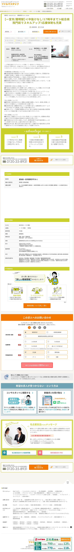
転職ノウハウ (33, 510)
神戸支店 (22, 524)
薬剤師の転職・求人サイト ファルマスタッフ (10, 11)
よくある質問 (16, 493)
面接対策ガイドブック (59, 508)
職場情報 (35, 31)
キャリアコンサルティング (45, 517)
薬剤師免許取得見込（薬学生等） (45, 336)
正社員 (34, 352)
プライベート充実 (47, 505)
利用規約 (55, 494)
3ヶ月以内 (57, 341)
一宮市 (30, 11)
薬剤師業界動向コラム (33, 512)
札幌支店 (15, 522)
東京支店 (42, 522)
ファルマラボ (24, 510)
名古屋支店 (57, 522)
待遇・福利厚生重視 (36, 505)
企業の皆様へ (50, 8)
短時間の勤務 (57, 505)
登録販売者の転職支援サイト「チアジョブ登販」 (25, 529)
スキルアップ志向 (23, 505)
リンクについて (64, 494)
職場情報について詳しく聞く (37, 305)
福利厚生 (33, 517)
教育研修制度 (16, 518)
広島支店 (29, 524)
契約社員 (57, 352)
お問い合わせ (69, 8)
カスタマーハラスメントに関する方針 (40, 494)
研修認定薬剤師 (57, 332)
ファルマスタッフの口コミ (29, 491)
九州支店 (35, 524)
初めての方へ (16, 491)
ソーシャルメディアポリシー (20, 494)
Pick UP (15, 505)
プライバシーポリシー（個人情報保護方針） (33, 493)
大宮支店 (29, 522)
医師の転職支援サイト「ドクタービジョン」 (24, 527)
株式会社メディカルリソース (47, 529)
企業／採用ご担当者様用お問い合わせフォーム (55, 501)
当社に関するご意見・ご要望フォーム (55, 500)
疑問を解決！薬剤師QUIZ (19, 512)
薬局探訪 (44, 512)
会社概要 (59, 8)
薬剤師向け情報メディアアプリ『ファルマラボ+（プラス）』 (54, 513)
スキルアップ (42, 510)
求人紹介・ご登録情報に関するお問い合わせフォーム (27, 501)
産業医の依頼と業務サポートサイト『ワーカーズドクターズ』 (53, 527)
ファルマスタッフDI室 (54, 510)
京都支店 (64, 522)
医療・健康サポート (59, 517)
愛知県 (25, 11)
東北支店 (22, 522)
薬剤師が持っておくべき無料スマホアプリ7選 (25, 513)
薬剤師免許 (34, 332)
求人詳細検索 (42, 491)
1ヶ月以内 (34, 341)
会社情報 (50, 491)
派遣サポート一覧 (17, 517)
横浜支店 (49, 522)
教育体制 (26, 517)
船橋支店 (35, 522)
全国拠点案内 (58, 491)
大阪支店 (15, 524)
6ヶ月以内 (34, 346)
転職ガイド (16, 510)
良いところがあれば (57, 346)
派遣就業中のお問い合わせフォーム (33, 500)
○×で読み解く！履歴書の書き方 (21, 508)
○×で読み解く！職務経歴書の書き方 (41, 508)
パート (34, 357)
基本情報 (20, 31)
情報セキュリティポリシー (54, 493)
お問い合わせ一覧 (17, 500)
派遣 (57, 357)
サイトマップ (16, 496)
